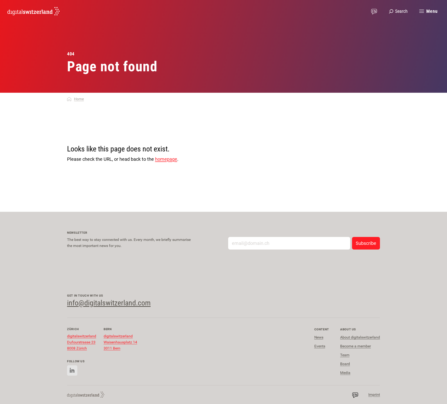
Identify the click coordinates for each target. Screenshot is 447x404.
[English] (33, 11)
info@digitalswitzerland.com (109, 302)
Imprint (374, 394)
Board (345, 364)
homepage (166, 159)
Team (344, 355)
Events (319, 346)
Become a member (355, 346)
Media (345, 372)
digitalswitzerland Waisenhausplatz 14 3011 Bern (120, 342)
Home (79, 99)
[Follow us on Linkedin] (72, 370)
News (318, 337)
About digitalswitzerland (360, 337)
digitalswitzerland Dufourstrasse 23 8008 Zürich (81, 342)
